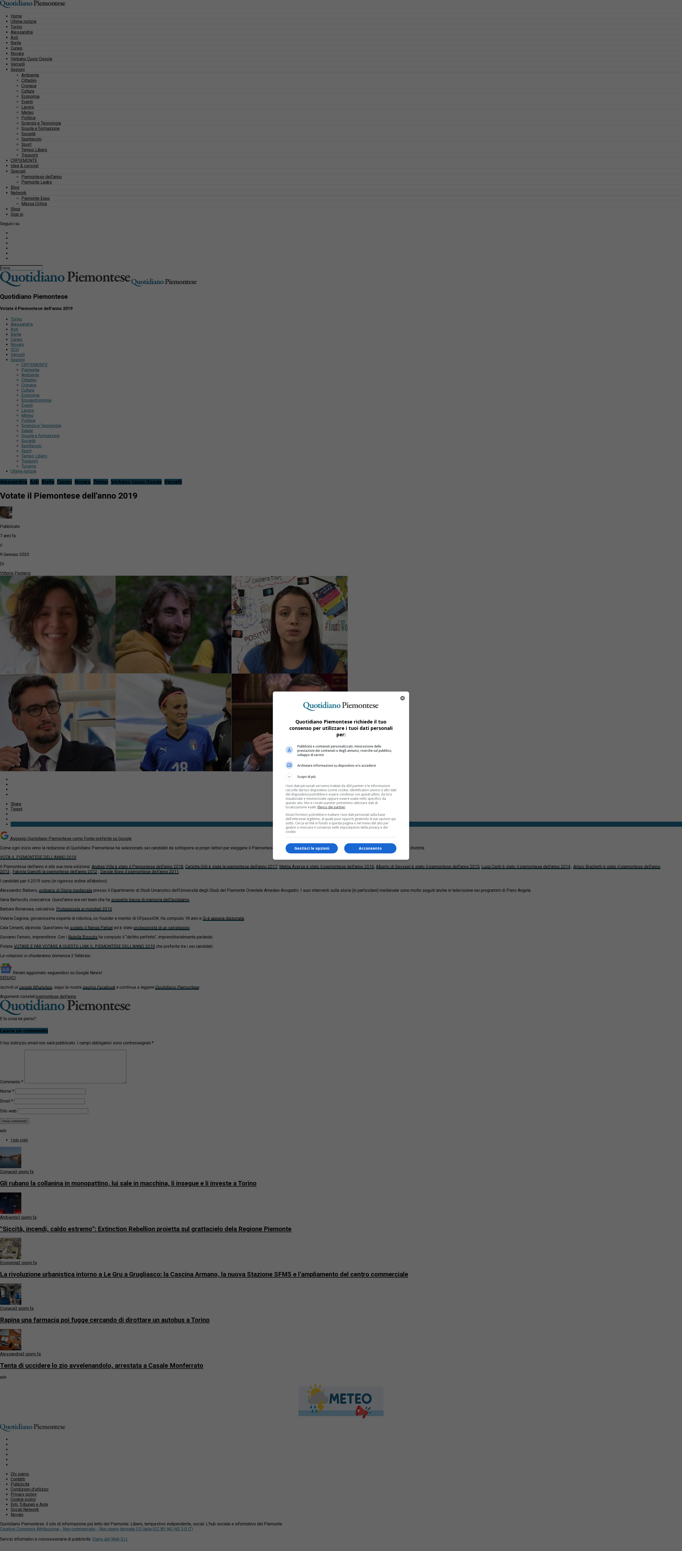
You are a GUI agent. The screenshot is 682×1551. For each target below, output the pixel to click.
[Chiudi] (402, 698)
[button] (341, 777)
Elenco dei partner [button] (331, 807)
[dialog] (341, 775)
